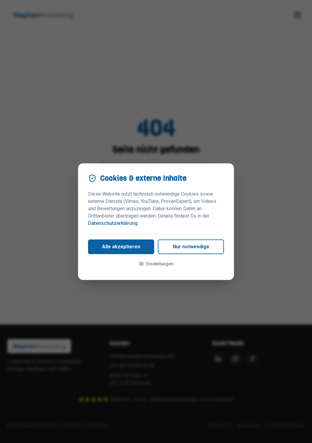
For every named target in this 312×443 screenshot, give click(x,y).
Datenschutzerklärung (113, 223)
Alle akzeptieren (121, 247)
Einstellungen (159, 263)
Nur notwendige (191, 247)
